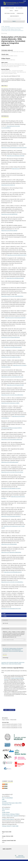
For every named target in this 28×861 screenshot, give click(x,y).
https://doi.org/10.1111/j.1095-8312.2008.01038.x (12, 394)
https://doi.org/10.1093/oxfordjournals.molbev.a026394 (14, 147)
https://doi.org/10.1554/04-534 (8, 185)
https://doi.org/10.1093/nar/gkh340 (9, 230)
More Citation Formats (9, 639)
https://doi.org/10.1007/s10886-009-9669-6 (11, 357)
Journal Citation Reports (8, 819)
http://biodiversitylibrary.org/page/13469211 (11, 427)
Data (11, 10)
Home (2, 26)
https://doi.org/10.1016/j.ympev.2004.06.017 (11, 516)
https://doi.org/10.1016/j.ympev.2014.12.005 (11, 608)
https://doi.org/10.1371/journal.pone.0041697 (15, 317)
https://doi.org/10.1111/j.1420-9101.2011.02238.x (12, 472)
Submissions (20, 13)
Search (14, 21)
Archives (7, 26)
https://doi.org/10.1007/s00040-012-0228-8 (11, 488)
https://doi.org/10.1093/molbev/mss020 (13, 347)
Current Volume (9, 7)
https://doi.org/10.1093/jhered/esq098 (15, 278)
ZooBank (4, 801)
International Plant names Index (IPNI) (11, 803)
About (16, 10)
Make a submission (9, 709)
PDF (4, 613)
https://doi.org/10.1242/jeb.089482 (9, 544)
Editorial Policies (10, 13)
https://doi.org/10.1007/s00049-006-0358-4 (16, 255)
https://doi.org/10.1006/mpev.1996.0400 (15, 155)
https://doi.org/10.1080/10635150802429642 (11, 552)
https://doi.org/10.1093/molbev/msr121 (13, 572)
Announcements (14, 16)
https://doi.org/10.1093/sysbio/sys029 (9, 462)
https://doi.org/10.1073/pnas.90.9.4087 (15, 385)
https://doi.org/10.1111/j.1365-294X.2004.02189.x (12, 296)
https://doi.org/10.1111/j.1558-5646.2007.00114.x (12, 376)
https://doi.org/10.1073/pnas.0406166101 (10, 337)
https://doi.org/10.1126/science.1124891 (10, 403)
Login (24, 1)
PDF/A (4, 616)
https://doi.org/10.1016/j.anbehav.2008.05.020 (11, 439)
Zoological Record (6, 804)
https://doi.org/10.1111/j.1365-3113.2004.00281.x (12, 582)
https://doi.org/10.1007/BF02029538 (9, 214)
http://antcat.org (15, 168)
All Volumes (19, 7)
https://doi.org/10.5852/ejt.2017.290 (12, 76)
